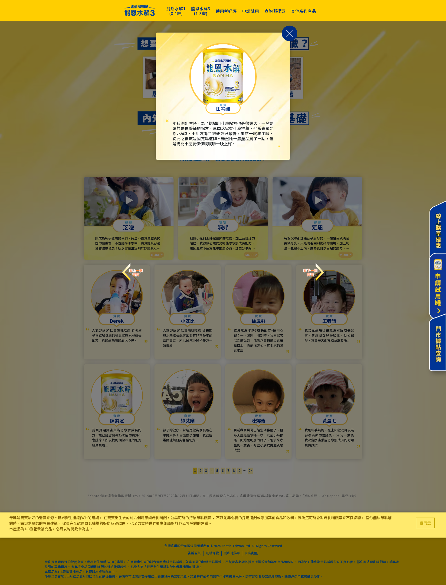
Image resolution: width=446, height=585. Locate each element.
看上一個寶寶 (132, 268)
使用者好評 (226, 11)
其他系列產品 (303, 11)
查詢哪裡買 (274, 11)
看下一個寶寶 (313, 268)
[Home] (140, 11)
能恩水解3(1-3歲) (200, 11)
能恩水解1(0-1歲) (175, 11)
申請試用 (250, 11)
